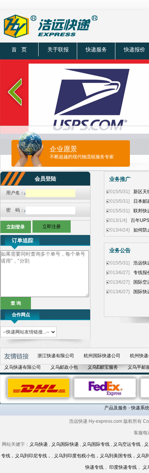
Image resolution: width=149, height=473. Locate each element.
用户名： (15, 192)
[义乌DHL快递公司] (39, 387)
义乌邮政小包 (64, 367)
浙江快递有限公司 (55, 355)
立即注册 (51, 226)
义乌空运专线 (127, 444)
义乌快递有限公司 (22, 367)
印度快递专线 (123, 467)
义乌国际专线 (96, 444)
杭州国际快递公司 (102, 355)
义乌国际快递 (65, 444)
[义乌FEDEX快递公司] (105, 387)
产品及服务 (115, 408)
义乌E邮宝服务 (102, 367)
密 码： (15, 210)
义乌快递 (38, 444)
